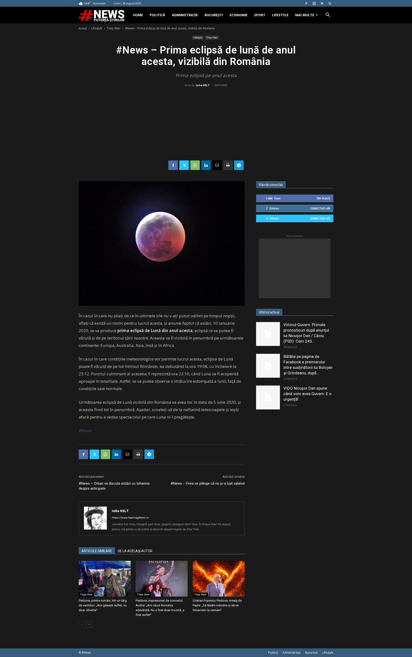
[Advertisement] (206, 124)
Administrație (185, 15)
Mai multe (304, 15)
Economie (238, 15)
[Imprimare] (228, 165)
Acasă (83, 28)
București (214, 15)
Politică (157, 15)
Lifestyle (280, 15)
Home (138, 15)
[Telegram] (239, 165)
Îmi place (323, 198)
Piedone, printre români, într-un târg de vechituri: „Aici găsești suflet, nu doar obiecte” (103, 605)
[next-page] (89, 624)
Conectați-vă (320, 208)
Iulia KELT (203, 85)
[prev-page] (82, 624)
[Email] (217, 165)
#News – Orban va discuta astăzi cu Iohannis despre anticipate (114, 486)
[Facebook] (306, 3)
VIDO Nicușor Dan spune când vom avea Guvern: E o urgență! (307, 394)
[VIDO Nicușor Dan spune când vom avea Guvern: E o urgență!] (268, 397)
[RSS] (321, 3)
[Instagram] (314, 3)
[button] (327, 15)
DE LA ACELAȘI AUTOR (135, 551)
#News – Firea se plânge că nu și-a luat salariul (208, 483)
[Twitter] (329, 3)
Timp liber (114, 28)
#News (85, 430)
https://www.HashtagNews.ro (130, 517)
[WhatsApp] (195, 165)
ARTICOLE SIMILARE (97, 551)
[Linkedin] (206, 165)
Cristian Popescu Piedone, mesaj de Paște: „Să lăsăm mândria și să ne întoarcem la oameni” (217, 605)
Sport (259, 15)
